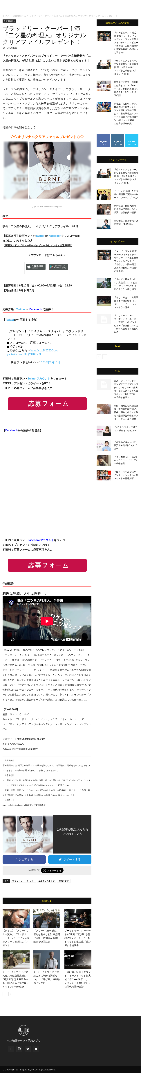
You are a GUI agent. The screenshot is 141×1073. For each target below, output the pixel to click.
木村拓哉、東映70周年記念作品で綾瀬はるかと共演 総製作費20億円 (126, 209)
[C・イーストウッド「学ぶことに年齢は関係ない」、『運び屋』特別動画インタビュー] (46, 959)
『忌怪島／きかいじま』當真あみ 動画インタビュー (126, 445)
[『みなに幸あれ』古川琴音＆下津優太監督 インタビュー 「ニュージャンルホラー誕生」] (104, 301)
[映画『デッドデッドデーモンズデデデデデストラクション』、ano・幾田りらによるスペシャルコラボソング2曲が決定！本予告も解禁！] (104, 384)
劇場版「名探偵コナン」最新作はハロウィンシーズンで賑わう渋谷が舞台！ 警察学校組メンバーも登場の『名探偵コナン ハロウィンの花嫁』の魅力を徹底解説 (126, 113)
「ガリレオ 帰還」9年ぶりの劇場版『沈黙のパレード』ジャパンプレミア (126, 194)
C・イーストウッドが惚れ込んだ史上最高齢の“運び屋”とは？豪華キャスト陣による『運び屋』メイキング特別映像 (16, 979)
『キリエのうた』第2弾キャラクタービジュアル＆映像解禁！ (126, 460)
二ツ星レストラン (47, 880)
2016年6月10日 (50, 362)
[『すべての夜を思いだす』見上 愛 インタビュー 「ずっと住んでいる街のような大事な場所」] (104, 283)
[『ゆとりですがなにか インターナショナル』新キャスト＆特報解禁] (104, 475)
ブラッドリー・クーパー (23, 880)
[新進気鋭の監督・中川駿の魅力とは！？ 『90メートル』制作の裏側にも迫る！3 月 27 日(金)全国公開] (104, 86)
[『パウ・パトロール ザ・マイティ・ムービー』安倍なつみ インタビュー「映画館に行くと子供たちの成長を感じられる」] (104, 319)
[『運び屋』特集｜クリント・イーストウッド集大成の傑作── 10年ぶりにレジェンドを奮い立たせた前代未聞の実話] (77, 959)
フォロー (117, 135)
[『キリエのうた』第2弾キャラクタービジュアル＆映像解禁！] (104, 460)
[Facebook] (11, 1049)
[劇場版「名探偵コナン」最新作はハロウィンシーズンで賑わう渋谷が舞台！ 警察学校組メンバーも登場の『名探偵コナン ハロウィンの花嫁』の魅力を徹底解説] (104, 107)
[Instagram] (19, 1049)
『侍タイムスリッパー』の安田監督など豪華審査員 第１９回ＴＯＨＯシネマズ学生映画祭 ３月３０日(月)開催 (126, 67)
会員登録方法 (19, 15)
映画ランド (64, 880)
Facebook (55, 235)
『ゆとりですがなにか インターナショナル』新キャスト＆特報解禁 (126, 475)
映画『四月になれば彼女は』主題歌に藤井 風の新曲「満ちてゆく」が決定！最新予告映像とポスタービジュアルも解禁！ (126, 412)
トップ (6, 15)
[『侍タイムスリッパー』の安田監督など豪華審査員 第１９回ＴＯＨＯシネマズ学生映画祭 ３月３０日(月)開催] (104, 64)
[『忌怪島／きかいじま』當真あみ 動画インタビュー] (104, 445)
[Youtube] (36, 1049)
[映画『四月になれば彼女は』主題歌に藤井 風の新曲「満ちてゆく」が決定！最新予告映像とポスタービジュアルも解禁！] (104, 409)
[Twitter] (28, 1049)
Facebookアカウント (41, 540)
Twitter (40, 235)
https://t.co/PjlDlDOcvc (44, 350)
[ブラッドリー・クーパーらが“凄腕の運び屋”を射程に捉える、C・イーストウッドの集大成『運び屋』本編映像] (77, 918)
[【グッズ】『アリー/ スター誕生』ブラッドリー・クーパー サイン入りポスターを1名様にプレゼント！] (16, 918)
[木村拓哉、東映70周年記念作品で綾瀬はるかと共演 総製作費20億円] (104, 209)
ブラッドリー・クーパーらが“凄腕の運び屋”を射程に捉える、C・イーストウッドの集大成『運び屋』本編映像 (77, 938)
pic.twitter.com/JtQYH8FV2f (24, 354)
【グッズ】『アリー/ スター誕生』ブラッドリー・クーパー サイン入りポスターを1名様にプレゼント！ (16, 938)
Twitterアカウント (39, 378)
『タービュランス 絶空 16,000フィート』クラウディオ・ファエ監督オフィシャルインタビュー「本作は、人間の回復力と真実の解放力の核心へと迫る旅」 (126, 42)
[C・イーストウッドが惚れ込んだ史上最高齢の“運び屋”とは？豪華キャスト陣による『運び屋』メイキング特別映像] (16, 959)
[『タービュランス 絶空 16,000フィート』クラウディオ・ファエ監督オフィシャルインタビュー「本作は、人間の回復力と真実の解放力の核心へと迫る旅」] (104, 36)
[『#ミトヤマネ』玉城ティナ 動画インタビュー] (104, 431)
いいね (103, 135)
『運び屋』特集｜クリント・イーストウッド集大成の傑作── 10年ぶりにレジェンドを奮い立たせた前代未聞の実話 (77, 979)
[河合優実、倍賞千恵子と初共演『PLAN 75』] (104, 224)
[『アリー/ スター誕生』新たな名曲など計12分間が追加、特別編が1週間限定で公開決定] (46, 918)
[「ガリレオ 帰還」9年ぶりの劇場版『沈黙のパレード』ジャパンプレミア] (104, 194)
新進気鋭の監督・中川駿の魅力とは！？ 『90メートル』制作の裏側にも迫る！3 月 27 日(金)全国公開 (126, 89)
